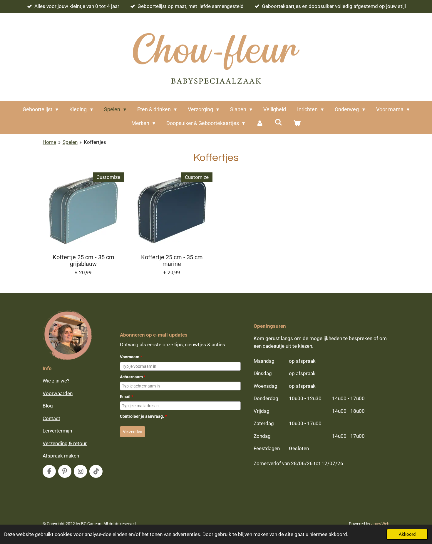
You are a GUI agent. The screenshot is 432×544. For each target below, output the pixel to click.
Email (126, 396)
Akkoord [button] (407, 534)
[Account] (259, 123)
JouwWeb (380, 523)
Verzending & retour (65, 443)
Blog (48, 406)
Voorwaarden (58, 393)
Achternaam (132, 377)
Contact (51, 418)
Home (49, 142)
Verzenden (132, 431)
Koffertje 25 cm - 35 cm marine (172, 261)
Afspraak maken (61, 456)
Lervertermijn (57, 431)
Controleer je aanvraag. (143, 416)
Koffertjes (95, 142)
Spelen (70, 142)
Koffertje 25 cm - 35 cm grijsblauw (83, 261)
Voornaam (131, 357)
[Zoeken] (278, 122)
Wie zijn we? (56, 381)
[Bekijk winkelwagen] (297, 123)
